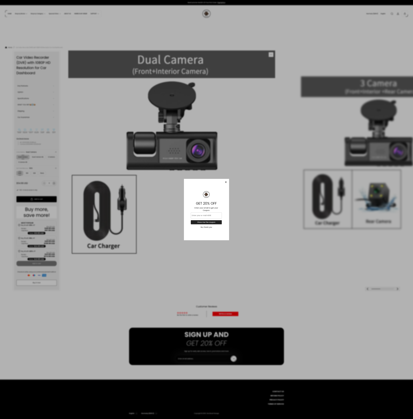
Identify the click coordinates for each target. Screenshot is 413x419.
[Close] (225, 182)
